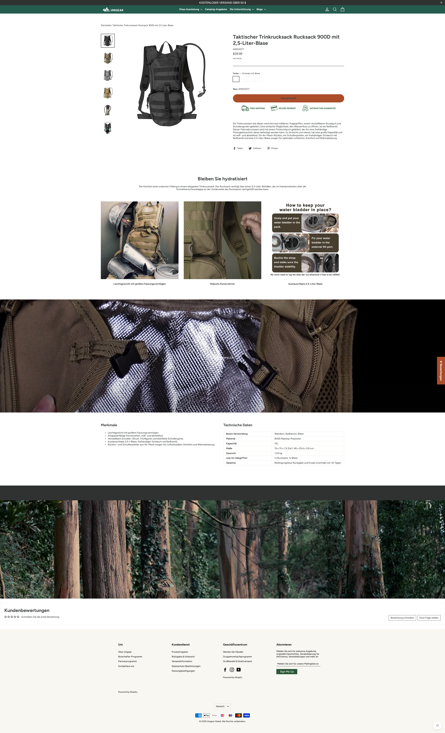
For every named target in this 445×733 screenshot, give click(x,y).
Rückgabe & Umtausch (183, 656)
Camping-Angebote (216, 9)
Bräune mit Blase (243, 79)
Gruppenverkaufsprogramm (237, 656)
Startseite (106, 25)
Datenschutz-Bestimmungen (186, 666)
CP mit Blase (251, 79)
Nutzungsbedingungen (183, 671)
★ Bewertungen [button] (441, 370)
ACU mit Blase (258, 79)
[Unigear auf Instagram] (232, 670)
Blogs (260, 9)
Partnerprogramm (127, 661)
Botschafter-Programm (130, 656)
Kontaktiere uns (126, 666)
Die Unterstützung (240, 9)
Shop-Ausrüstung (189, 9)
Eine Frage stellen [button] (429, 617)
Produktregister (180, 652)
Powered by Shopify (232, 677)
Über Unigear (125, 652)
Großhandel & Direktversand (237, 661)
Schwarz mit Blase (236, 79)
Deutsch (220, 706)
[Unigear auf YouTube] (239, 670)
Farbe (246, 73)
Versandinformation (182, 661)
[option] (222, 355)
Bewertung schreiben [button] (402, 617)
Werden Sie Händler (233, 652)
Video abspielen (222, 357)
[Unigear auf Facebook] (225, 670)
